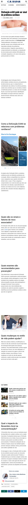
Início (2, 9)
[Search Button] (26, 1)
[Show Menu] (2, 1)
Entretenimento (21, 5)
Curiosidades (14, 484)
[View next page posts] (15, 418)
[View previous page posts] (13, 418)
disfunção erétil (6, 486)
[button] (5, 168)
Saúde (12, 486)
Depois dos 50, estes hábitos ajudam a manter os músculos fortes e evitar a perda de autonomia (18, 397)
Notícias (3, 5)
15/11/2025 (17, 18)
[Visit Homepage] (14, 2)
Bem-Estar (7, 484)
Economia (11, 5)
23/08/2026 (12, 393)
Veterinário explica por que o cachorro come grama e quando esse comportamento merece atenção (17, 404)
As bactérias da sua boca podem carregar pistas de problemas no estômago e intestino (16, 411)
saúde (6, 9)
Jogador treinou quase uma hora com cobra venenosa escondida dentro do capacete (17, 390)
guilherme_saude (8, 18)
